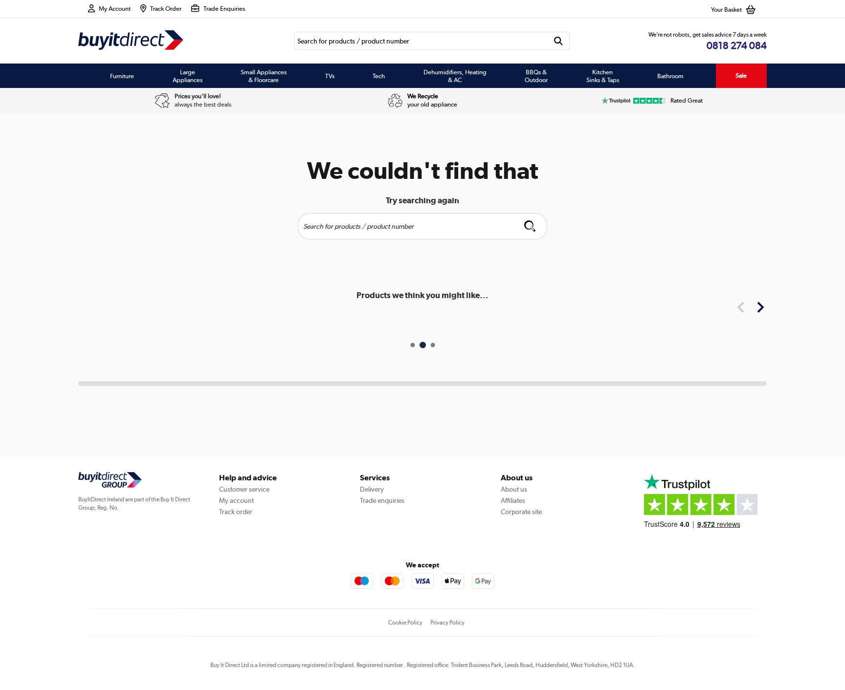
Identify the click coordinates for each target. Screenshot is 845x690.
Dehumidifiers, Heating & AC (455, 76)
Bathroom (670, 76)
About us (514, 489)
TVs (329, 76)
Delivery (372, 489)
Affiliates (513, 500)
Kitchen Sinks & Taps (602, 76)
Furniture (122, 76)
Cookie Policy (405, 622)
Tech (379, 76)
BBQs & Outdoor (536, 76)
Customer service (244, 489)
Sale (741, 75)
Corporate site (521, 512)
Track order (235, 512)
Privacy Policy (447, 622)
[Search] (558, 41)
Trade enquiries (382, 500)
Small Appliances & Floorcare (264, 76)
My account (236, 500)
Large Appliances (187, 76)
